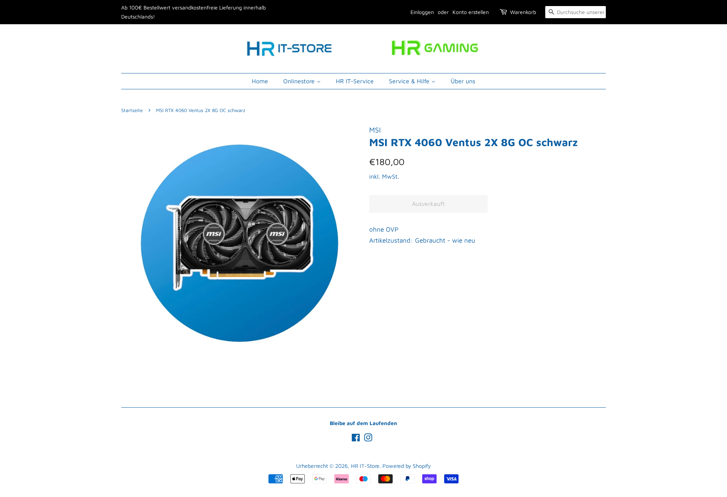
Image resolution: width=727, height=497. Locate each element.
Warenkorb (523, 12)
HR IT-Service (355, 81)
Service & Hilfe (410, 81)
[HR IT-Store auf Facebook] (355, 439)
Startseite (132, 110)
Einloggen (422, 12)
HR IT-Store (365, 466)
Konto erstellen (470, 12)
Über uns (463, 81)
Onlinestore (300, 81)
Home (260, 81)
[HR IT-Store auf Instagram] (368, 439)
